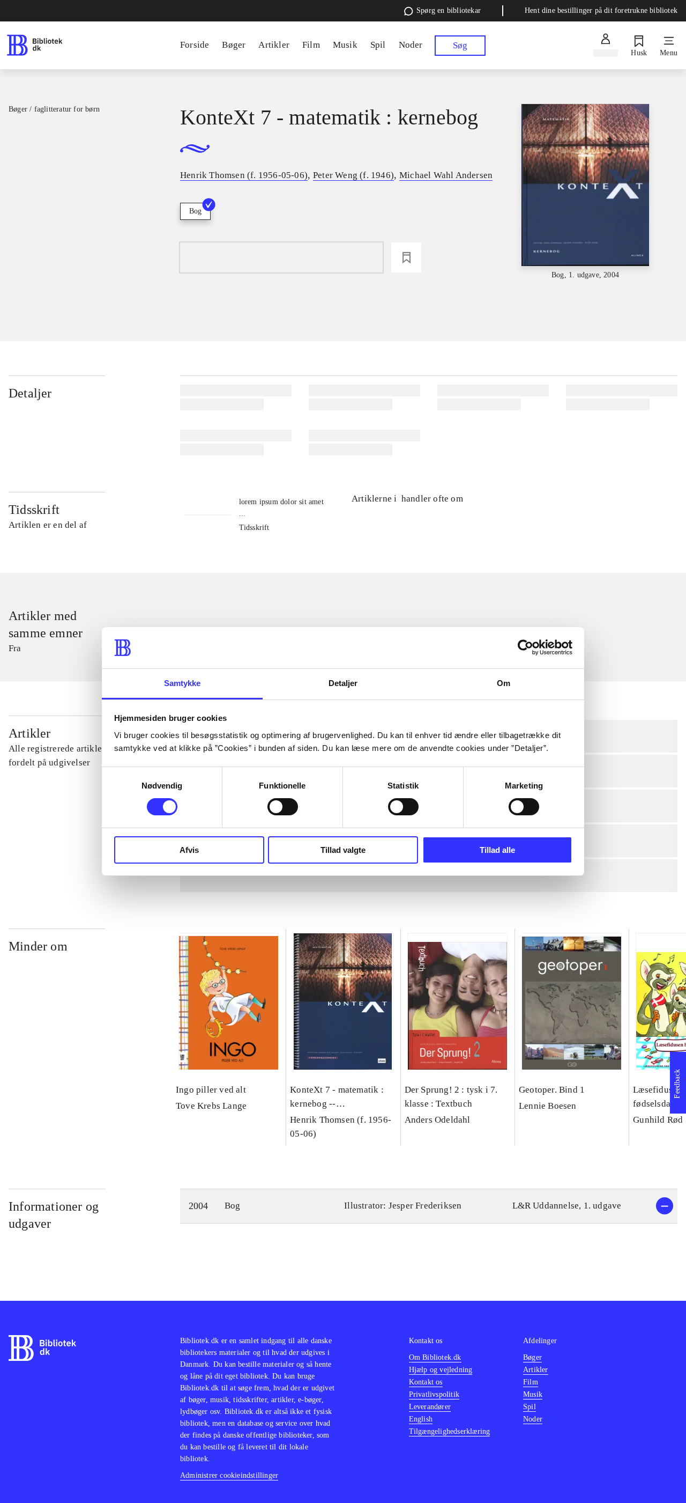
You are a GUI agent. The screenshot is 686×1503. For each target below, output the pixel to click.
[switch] (282, 806)
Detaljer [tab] (343, 683)
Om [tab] (503, 683)
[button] (428, 1206)
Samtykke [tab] (182, 683)
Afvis (189, 849)
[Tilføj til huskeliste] (406, 257)
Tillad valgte (343, 849)
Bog (195, 211)
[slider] (585, 192)
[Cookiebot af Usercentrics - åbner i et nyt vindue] (525, 647)
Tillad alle (497, 849)
